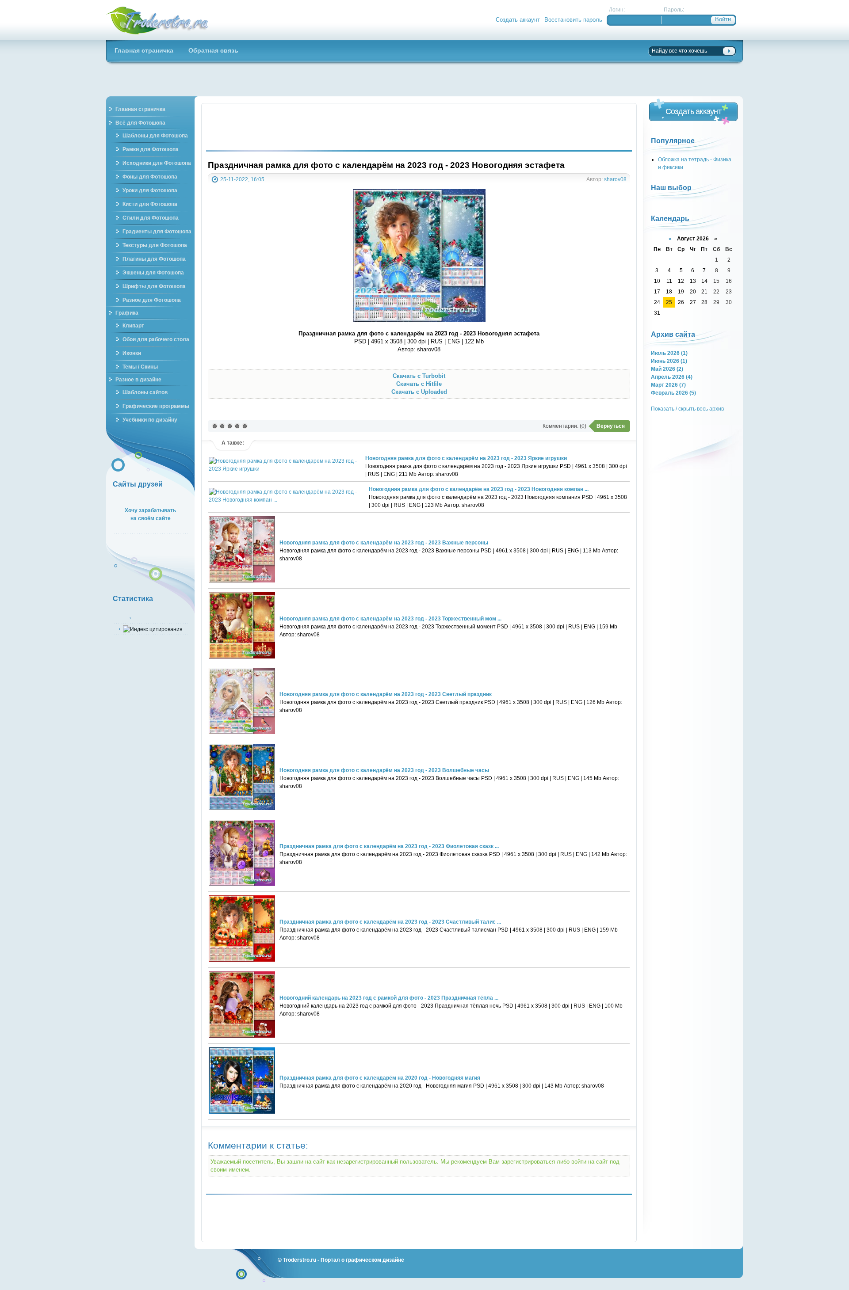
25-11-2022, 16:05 (242, 179)
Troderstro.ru (299, 1260)
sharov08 (615, 179)
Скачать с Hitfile (419, 384)
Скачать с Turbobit (419, 376)
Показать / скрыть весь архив (687, 408)
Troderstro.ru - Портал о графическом (157, 20)
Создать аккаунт (518, 19)
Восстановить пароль (573, 19)
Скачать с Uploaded (419, 391)
